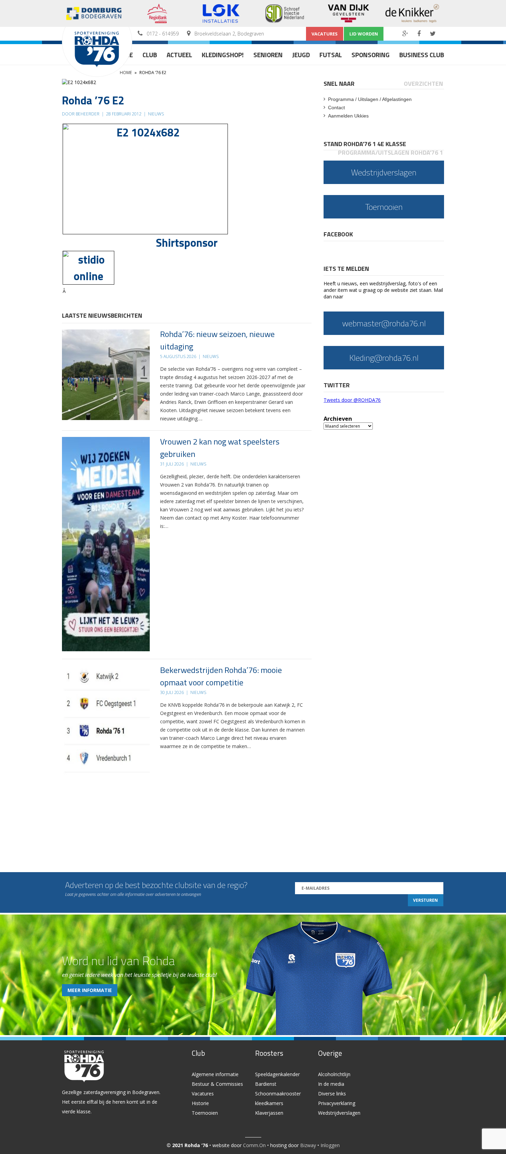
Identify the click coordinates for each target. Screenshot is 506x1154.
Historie (200, 1103)
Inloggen (330, 1145)
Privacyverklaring (336, 1103)
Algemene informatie (215, 1074)
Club (150, 55)
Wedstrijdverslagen (339, 1113)
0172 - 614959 (163, 33)
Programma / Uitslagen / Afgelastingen (370, 99)
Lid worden (363, 34)
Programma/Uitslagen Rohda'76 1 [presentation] (390, 152)
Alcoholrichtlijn (334, 1074)
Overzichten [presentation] (423, 83)
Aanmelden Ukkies (348, 116)
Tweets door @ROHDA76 (352, 400)
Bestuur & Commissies (217, 1084)
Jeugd (301, 55)
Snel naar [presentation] (339, 83)
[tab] (340, 83)
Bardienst (265, 1084)
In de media (331, 1084)
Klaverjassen (269, 1113)
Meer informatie (89, 990)
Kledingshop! (223, 55)
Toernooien (205, 1113)
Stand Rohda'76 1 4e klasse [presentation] (365, 144)
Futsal (330, 55)
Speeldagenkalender (277, 1074)
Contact (336, 107)
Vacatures (325, 34)
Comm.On (254, 1145)
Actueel (179, 55)
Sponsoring (370, 55)
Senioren (268, 55)
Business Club (421, 55)
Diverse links (332, 1093)
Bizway (308, 1145)
